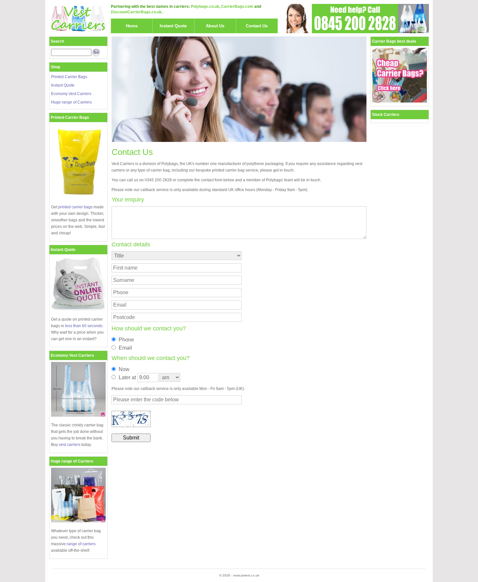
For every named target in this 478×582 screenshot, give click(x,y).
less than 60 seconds (83, 326)
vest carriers (69, 444)
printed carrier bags (75, 207)
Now (124, 369)
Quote (173, 25)
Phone (126, 339)
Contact (257, 25)
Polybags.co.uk (205, 6)
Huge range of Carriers (71, 102)
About (215, 25)
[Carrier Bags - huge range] (78, 521)
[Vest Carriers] (78, 18)
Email (125, 348)
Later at (127, 377)
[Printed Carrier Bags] (78, 197)
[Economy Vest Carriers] (78, 415)
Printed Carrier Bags (69, 77)
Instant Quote (62, 85)
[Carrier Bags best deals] (399, 101)
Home (132, 25)
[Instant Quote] (78, 309)
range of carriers (81, 544)
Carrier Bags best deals (394, 41)
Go (96, 52)
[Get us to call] (355, 18)
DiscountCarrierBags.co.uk (136, 12)
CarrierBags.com (237, 6)
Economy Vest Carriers (71, 93)
